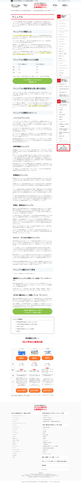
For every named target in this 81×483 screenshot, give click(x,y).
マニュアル (61, 107)
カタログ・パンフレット (63, 140)
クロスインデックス (63, 36)
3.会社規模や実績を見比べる (64, 89)
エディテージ (61, 28)
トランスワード (62, 43)
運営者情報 (44, 465)
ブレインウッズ (62, 60)
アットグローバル (62, 23)
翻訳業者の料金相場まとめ (65, 5)
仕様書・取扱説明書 (63, 104)
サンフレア (61, 41)
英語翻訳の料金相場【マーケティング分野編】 (25, 328)
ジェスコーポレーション (17, 451)
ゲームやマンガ (62, 121)
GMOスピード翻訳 (62, 53)
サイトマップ (44, 469)
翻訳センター (61, 51)
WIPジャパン (15, 442)
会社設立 (61, 138)
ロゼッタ (61, 48)
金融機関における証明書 (63, 124)
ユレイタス (61, 46)
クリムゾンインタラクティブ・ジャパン (64, 31)
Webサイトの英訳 (20, 326)
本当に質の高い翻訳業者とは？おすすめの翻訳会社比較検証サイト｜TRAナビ (25, 0)
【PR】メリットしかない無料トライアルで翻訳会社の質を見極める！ (16, 5)
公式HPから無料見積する (21, 358)
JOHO (60, 75)
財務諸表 (61, 116)
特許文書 (18, 331)
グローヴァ (61, 34)
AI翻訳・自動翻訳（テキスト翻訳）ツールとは (50, 457)
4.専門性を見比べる (63, 92)
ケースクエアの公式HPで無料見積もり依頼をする (21, 390)
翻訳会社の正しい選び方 (55, 5)
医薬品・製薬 (61, 136)
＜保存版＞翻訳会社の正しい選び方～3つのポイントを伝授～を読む (32, 311)
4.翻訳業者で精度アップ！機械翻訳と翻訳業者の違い (51, 421)
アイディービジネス (63, 65)
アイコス (61, 63)
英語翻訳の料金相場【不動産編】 (64, 133)
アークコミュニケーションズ (64, 21)
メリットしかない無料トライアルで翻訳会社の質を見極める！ (63, 147)
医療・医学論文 (62, 114)
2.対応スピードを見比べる (64, 86)
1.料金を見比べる (62, 84)
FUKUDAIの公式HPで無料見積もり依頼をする (47, 390)
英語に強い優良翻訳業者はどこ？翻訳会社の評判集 (21, 413)
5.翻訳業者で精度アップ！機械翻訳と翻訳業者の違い (64, 95)
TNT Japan (61, 72)
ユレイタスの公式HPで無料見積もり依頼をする (34, 390)
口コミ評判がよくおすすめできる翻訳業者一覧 (32, 81)
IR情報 (60, 119)
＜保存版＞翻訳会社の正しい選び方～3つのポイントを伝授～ (53, 413)
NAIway (60, 58)
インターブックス (16, 419)
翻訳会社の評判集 (26, 5)
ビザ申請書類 (61, 126)
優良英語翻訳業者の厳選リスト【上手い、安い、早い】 (27, 321)
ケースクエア (61, 39)
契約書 (60, 112)
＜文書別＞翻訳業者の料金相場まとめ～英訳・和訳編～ (27, 324)
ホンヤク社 (61, 70)
